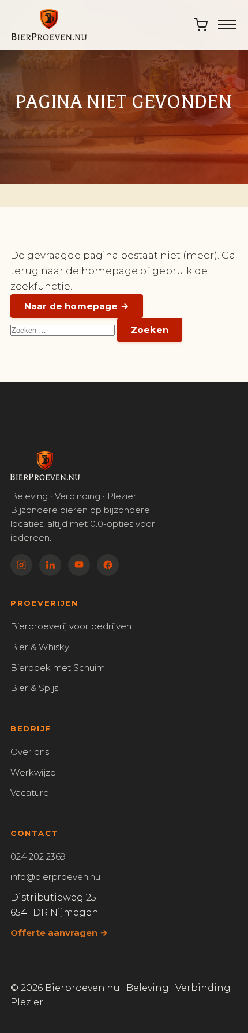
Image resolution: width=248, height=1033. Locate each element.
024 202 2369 (38, 856)
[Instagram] (21, 565)
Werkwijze (33, 772)
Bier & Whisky (39, 646)
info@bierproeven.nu (55, 876)
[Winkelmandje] (200, 24)
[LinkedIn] (50, 565)
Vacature (29, 792)
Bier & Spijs (34, 687)
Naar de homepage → (76, 306)
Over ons (29, 751)
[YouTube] (79, 565)
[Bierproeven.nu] (49, 24)
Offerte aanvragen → (59, 932)
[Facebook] (108, 565)
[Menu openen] (227, 25)
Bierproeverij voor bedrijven (70, 626)
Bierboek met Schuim (57, 667)
